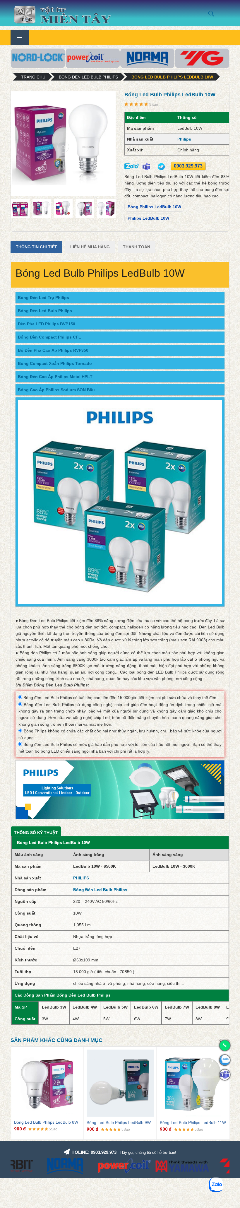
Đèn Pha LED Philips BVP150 (46, 324)
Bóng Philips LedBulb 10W (154, 206)
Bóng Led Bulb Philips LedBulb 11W (193, 1122)
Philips (184, 139)
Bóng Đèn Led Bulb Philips (88, 77)
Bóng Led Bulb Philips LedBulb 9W (119, 1122)
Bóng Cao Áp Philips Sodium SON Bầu (56, 389)
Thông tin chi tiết (36, 247)
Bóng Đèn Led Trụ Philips (43, 297)
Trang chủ (33, 77)
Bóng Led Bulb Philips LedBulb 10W (172, 77)
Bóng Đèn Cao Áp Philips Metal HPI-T (55, 376)
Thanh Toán (136, 247)
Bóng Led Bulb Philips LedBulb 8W (46, 1122)
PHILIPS (81, 878)
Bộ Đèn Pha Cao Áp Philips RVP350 (53, 350)
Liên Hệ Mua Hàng (90, 247)
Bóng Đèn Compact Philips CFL (49, 337)
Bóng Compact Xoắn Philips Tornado (55, 363)
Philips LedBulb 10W (148, 218)
